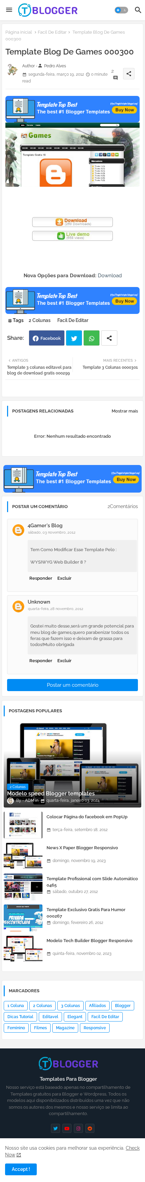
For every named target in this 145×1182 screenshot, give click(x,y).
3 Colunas (70, 1005)
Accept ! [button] (21, 1169)
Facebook (50, 338)
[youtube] (66, 1128)
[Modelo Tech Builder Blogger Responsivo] (23, 948)
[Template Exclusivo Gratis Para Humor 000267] (23, 917)
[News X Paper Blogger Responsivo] (23, 856)
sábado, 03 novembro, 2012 (52, 532)
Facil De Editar (52, 32)
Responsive (95, 1028)
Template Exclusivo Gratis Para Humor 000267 (86, 912)
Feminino (16, 1028)
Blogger (122, 1005)
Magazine (65, 1028)
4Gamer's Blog (45, 526)
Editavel (50, 1016)
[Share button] (109, 338)
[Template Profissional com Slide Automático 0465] (23, 886)
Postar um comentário (72, 685)
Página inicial (18, 32)
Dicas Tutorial (20, 1016)
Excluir (64, 578)
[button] (121, 10)
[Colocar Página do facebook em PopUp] (23, 825)
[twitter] (55, 1128)
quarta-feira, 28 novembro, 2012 (55, 609)
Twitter (74, 338)
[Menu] (9, 10)
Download (110, 276)
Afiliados (97, 1005)
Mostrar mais (125, 411)
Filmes (40, 1028)
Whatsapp (91, 338)
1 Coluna (15, 1005)
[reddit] (89, 1128)
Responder (40, 578)
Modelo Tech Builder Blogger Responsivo (90, 940)
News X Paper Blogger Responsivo (82, 847)
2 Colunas (40, 320)
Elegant (74, 1016)
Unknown (39, 602)
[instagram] (78, 1128)
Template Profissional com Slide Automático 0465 (92, 881)
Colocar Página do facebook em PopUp (87, 816)
